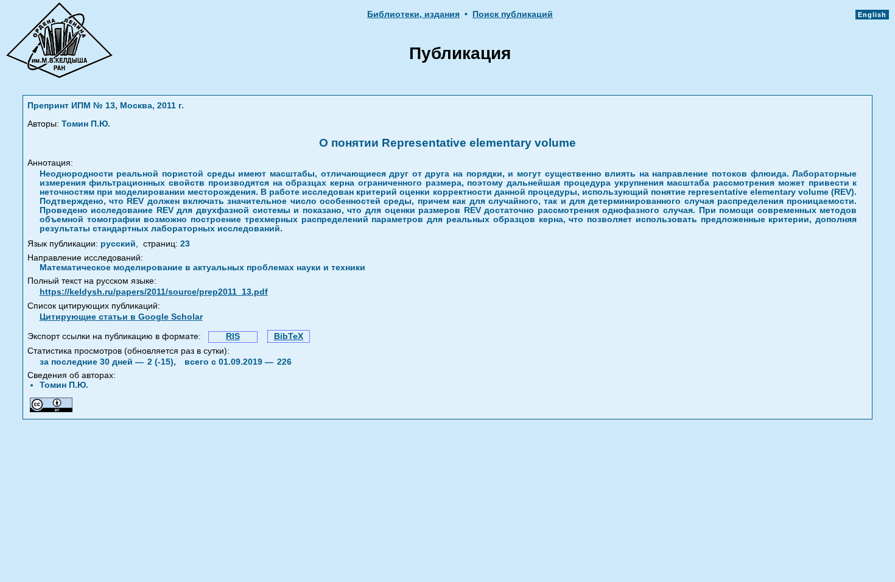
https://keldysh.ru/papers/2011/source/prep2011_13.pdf (154, 291)
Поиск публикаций (512, 14)
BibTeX (288, 336)
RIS (233, 336)
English (872, 14)
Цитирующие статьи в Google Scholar (121, 316)
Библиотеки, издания (413, 14)
